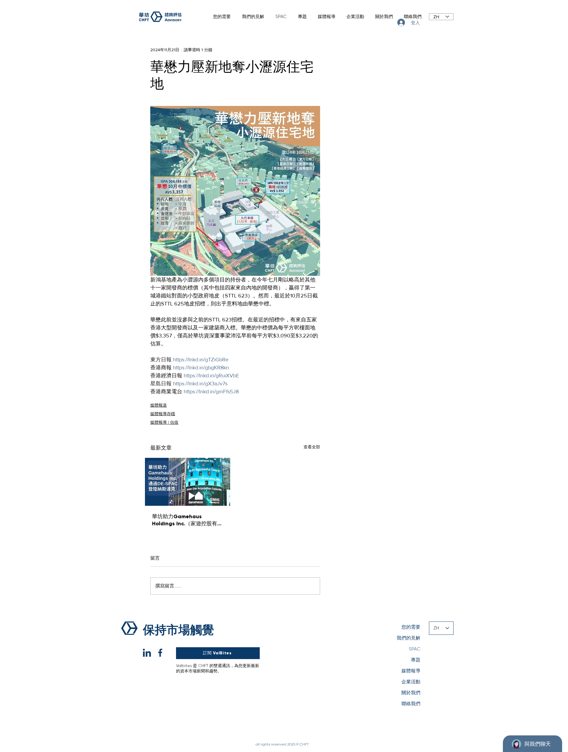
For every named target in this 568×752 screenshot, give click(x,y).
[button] (220, 17)
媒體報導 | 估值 (164, 422)
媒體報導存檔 (162, 413)
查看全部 (312, 447)
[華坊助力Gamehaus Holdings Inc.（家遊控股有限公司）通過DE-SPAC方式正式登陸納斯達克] (187, 482)
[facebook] (160, 653)
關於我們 (410, 692)
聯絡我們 (410, 703)
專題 (415, 660)
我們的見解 (408, 638)
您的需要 (410, 627)
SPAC (414, 649)
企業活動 (410, 682)
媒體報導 (410, 671)
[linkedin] (147, 653)
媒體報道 (158, 405)
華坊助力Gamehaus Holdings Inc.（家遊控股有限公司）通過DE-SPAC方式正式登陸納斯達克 (187, 520)
